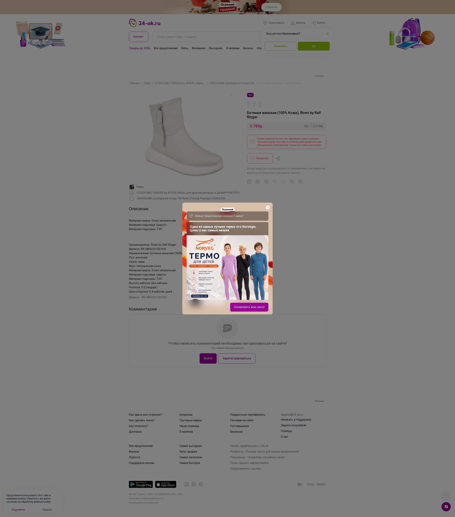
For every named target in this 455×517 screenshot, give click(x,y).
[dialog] (227, 258)
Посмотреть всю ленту (249, 307)
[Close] (268, 208)
